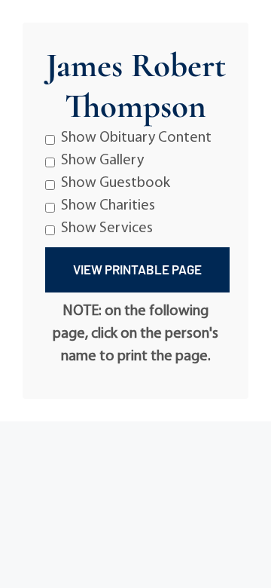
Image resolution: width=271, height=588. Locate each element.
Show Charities (108, 205)
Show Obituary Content (136, 137)
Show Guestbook (115, 183)
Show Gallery (102, 160)
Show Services (107, 228)
